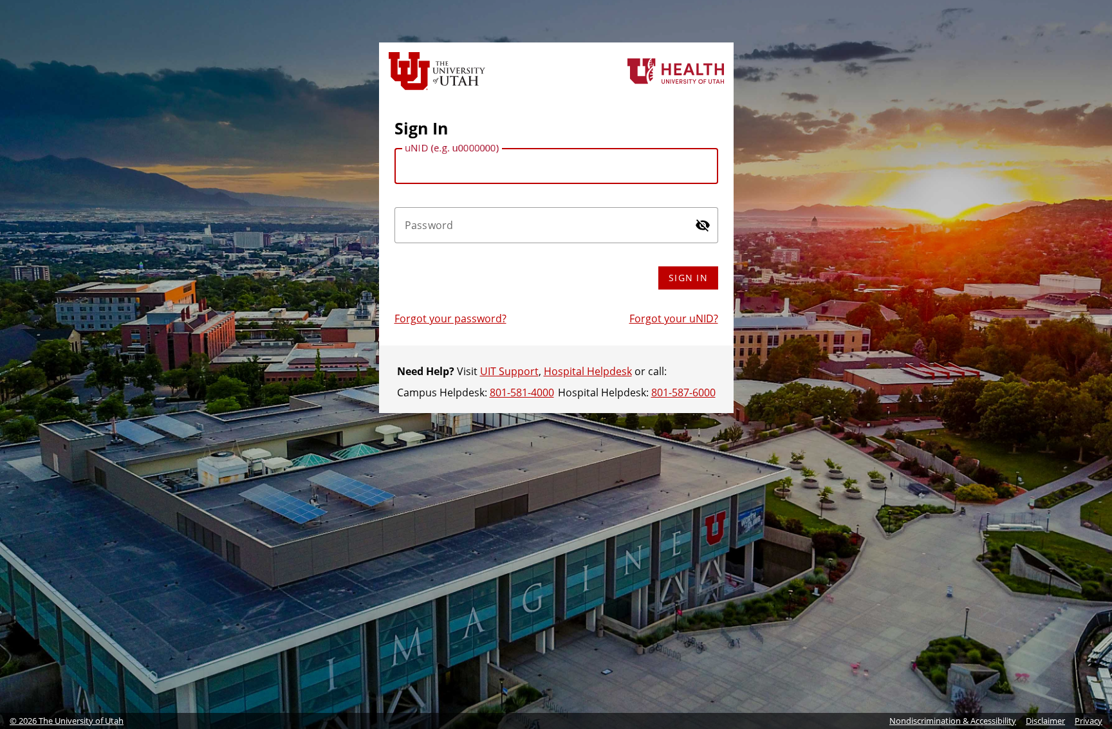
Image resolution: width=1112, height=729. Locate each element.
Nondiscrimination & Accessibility (952, 720)
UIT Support (509, 371)
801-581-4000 (522, 392)
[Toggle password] (702, 225)
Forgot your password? (450, 318)
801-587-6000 (683, 392)
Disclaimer (1045, 720)
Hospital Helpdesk (588, 371)
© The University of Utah (67, 720)
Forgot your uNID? (673, 318)
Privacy (1088, 720)
